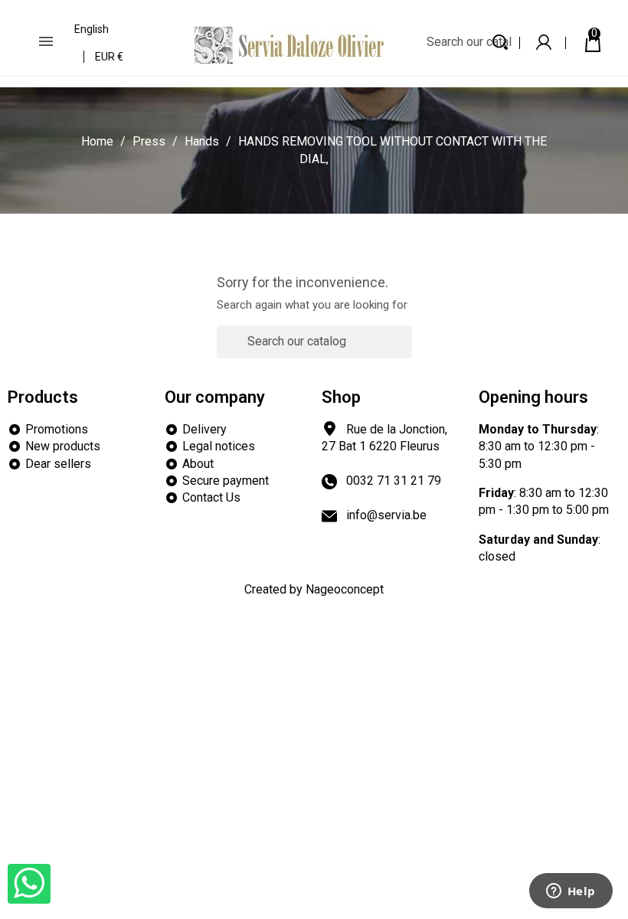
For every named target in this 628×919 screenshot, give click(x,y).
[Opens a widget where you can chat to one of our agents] (570, 892)
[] (405, 350)
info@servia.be (386, 515)
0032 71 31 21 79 (393, 480)
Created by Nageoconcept (314, 589)
